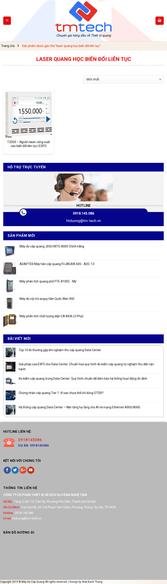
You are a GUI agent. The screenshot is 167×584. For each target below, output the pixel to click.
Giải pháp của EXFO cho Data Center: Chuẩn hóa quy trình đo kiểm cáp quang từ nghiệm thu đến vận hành (86, 366)
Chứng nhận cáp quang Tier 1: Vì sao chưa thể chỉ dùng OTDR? (61, 393)
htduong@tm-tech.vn (83, 221)
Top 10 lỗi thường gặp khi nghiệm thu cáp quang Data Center (60, 350)
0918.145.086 (83, 213)
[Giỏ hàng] (159, 21)
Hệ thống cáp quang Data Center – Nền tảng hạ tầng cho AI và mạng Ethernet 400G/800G (79, 407)
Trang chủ (8, 46)
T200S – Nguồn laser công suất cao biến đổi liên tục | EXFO (28, 144)
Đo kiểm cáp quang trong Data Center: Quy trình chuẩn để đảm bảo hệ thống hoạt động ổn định (83, 378)
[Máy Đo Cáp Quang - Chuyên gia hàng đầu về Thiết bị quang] (83, 16)
